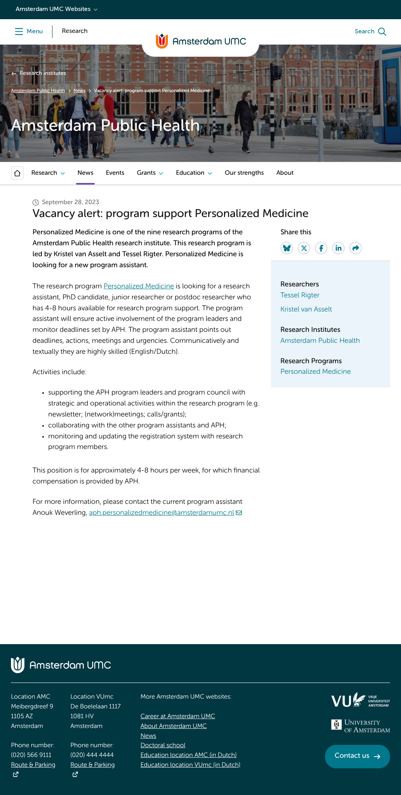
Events (115, 173)
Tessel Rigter (300, 295)
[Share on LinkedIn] (338, 248)
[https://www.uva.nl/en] (360, 726)
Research (44, 173)
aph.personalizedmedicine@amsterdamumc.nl (161, 513)
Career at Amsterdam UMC (178, 717)
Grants (146, 173)
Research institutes (43, 73)
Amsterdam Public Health (38, 91)
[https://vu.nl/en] (360, 699)
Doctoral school (163, 745)
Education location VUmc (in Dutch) (190, 765)
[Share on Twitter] (304, 248)
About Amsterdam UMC (174, 726)
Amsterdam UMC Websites (53, 9)
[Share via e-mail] (355, 248)
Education (190, 173)
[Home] (17, 173)
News (79, 91)
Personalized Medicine (138, 286)
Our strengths (244, 173)
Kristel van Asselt (306, 309)
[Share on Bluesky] (286, 248)
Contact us (352, 756)
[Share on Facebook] (321, 248)
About (285, 173)
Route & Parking (33, 765)
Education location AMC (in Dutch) (189, 755)
